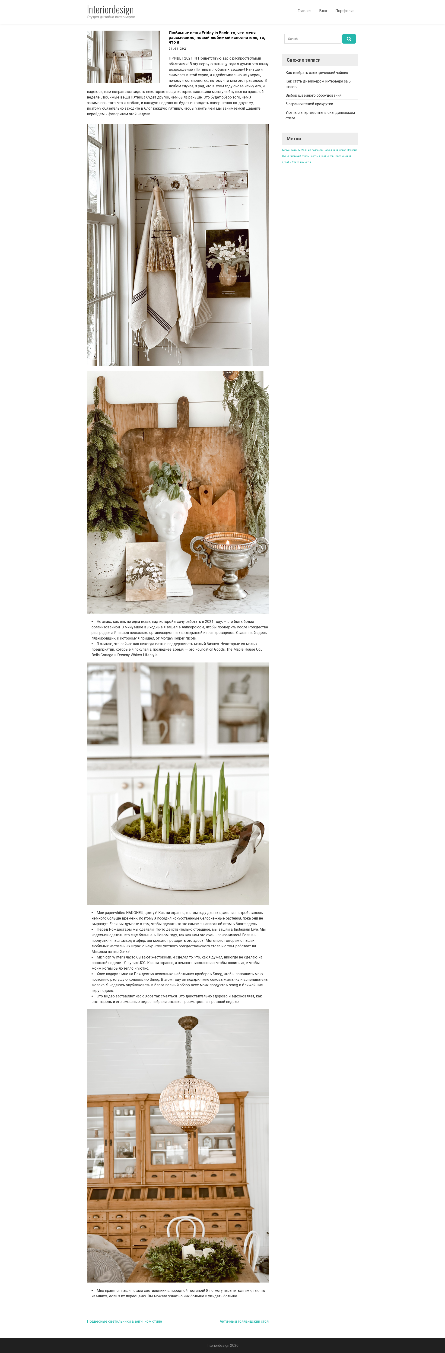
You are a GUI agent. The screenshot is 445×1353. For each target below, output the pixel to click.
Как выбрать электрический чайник (317, 72)
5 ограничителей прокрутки (309, 104)
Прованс (352, 150)
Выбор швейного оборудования (313, 95)
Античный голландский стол (244, 1321)
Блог (323, 11)
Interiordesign (110, 9)
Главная (304, 11)
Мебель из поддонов (310, 150)
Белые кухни (289, 150)
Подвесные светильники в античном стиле (124, 1321)
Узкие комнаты (301, 162)
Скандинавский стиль (295, 156)
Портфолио (345, 11)
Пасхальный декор (335, 150)
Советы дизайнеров (322, 156)
